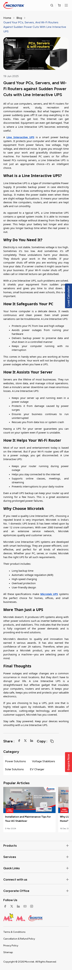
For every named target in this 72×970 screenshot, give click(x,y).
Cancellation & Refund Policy (19, 938)
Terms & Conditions (14, 931)
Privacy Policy (10, 945)
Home (7, 17)
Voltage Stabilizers (43, 761)
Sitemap (8, 952)
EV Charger (37, 769)
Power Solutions (15, 761)
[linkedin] (31, 740)
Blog (19, 17)
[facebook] (19, 740)
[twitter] (25, 740)
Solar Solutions (14, 769)
